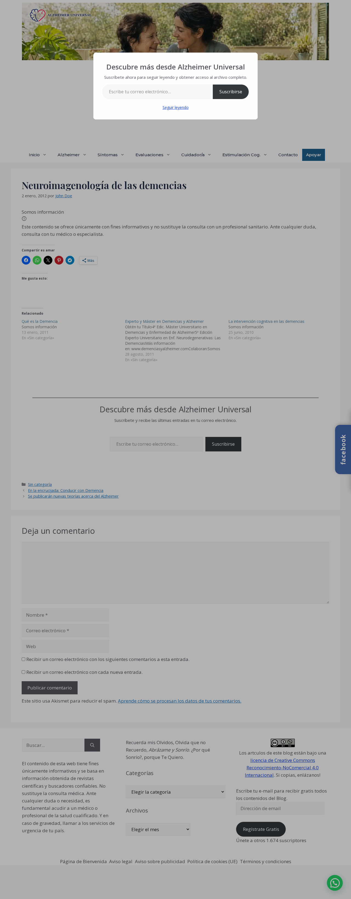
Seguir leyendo (176, 107)
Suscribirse (230, 92)
